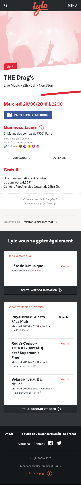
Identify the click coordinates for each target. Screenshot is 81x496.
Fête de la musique (27, 265)
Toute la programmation (39, 290)
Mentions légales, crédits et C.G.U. (40, 466)
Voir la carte (21, 158)
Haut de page (37, 473)
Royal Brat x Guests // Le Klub (28, 319)
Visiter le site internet (38, 222)
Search (8, 5)
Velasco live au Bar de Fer (27, 381)
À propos (24, 444)
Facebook (50, 444)
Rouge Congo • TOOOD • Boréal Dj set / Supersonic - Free (27, 350)
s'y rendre (59, 158)
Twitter (59, 444)
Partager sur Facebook (31, 115)
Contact (39, 444)
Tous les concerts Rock (39, 409)
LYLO (40, 8)
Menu (72, 6)
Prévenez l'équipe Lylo (40, 201)
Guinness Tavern (20, 127)
